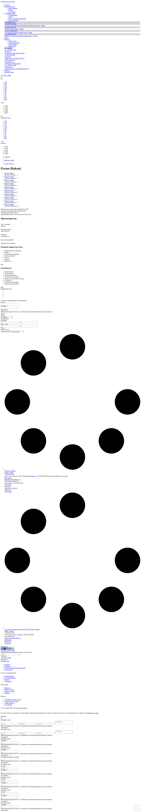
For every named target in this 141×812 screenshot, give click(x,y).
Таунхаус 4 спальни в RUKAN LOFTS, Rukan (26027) (22, 629)
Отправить (4, 310)
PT (5, 96)
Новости (7, 688)
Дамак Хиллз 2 (9, 703)
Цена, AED (4, 324)
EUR (6, 106)
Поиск (3, 313)
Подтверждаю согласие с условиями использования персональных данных (27, 312)
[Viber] (10, 648)
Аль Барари (8, 705)
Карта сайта (8, 669)
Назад (7, 330)
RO (6, 98)
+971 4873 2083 (6, 75)
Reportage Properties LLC (13, 479)
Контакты (8, 666)
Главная (7, 664)
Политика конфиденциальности (15, 668)
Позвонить (8, 640)
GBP (6, 113)
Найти (3, 330)
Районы (7, 693)
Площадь (4, 320)
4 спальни (32, 476)
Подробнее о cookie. (92, 713)
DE (6, 84)
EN (6, 82)
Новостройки (9, 676)
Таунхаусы (8, 681)
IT (5, 94)
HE (6, 99)
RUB (6, 111)
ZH (6, 89)
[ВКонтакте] (2, 648)
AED (6, 108)
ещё (2, 264)
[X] (4, 648)
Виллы (7, 679)
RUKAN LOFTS (10, 471)
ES (5, 91)
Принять (3, 716)
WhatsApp (8, 490)
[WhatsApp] (13, 648)
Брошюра (8, 486)
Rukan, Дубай (9, 472)
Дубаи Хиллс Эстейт (11, 701)
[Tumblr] (7, 648)
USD (6, 109)
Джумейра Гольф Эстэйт (13, 699)
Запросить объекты (11, 488)
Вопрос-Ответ (9, 689)
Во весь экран (9, 173)
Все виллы (8, 478)
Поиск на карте (10, 691)
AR (6, 87)
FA (6, 85)
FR (6, 92)
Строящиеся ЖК (10, 678)
